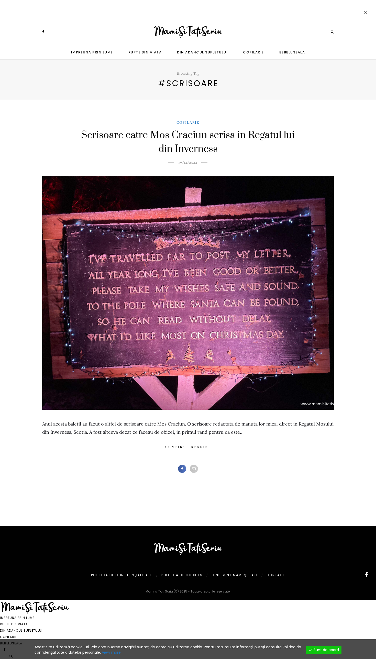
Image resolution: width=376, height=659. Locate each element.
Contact (276, 575)
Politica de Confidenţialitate (121, 575)
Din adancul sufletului (202, 52)
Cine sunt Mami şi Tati (235, 575)
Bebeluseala (292, 52)
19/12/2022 (188, 162)
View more (111, 652)
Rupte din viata (145, 52)
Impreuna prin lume (92, 52)
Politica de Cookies (182, 575)
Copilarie (253, 52)
